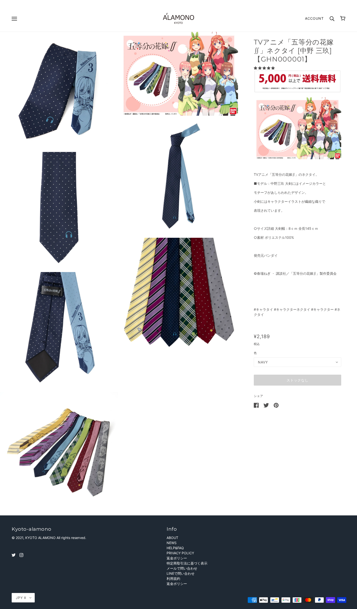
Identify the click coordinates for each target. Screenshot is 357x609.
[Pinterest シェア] (276, 405)
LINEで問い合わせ (181, 573)
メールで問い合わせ (182, 568)
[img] (13, 554)
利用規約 (173, 578)
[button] (265, 68)
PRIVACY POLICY (180, 553)
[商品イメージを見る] (59, 91)
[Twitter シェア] (267, 405)
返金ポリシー (177, 558)
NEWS (172, 543)
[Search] (332, 18)
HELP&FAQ (175, 548)
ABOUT (172, 538)
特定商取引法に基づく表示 (187, 563)
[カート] (342, 18)
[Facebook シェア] (257, 405)
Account (314, 18)
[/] (178, 18)
